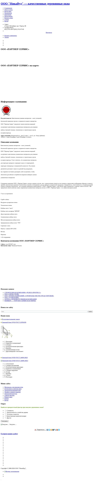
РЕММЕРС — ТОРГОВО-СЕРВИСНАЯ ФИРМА (20, 301)
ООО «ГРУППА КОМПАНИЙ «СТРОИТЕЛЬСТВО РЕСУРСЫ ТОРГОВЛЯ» (29, 296)
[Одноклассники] (51, 430)
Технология (8, 13)
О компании (8, 8)
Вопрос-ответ (8, 18)
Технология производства (12, 390)
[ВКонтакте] (47, 430)
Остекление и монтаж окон (12, 389)
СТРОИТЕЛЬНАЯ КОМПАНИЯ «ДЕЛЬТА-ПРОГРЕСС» (22, 292)
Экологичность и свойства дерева (17, 412)
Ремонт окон (8, 397)
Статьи (6, 19)
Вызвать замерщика (10, 35)
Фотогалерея (8, 16)
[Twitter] (49, 430)
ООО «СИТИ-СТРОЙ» (11, 294)
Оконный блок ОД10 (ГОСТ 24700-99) (14, 322)
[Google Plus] (57, 430)
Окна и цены (8, 9)
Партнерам (7, 14)
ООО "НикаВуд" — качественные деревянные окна (35, 3)
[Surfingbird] (59, 430)
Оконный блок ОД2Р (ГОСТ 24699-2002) (15, 357)
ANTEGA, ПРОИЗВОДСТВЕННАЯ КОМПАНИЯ (20, 299)
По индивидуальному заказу (11, 319)
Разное (6, 398)
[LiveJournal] (55, 430)
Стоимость (10, 410)
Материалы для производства (13, 387)
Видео (6, 21)
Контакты (49, 32)
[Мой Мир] (53, 430)
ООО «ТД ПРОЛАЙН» (11, 297)
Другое (9, 418)
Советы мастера (9, 395)
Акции (6, 37)
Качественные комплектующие (16, 416)
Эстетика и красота (13, 414)
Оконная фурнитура (10, 393)
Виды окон (7, 11)
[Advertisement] (34, 56)
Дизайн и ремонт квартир (12, 392)
